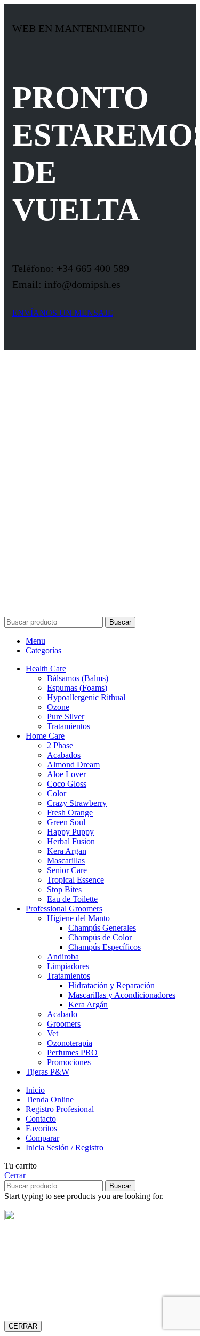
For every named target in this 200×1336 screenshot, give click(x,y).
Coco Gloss (66, 783)
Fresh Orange (70, 812)
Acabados (64, 754)
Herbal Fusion (71, 841)
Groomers (64, 1023)
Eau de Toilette (72, 898)
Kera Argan (66, 850)
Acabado (62, 1014)
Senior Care (67, 870)
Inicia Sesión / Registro (64, 1147)
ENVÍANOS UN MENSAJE (62, 312)
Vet (52, 1033)
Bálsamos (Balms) (77, 678)
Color (56, 793)
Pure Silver (65, 716)
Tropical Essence (75, 879)
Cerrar (15, 1175)
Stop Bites (64, 889)
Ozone (58, 706)
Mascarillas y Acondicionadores (121, 994)
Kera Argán (88, 1004)
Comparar (42, 1137)
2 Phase (60, 745)
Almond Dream (73, 764)
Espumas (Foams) (77, 687)
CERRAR (23, 1326)
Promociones (69, 1062)
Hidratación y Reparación (111, 985)
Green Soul (66, 822)
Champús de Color (100, 937)
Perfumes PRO (72, 1052)
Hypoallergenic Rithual (86, 697)
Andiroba (63, 956)
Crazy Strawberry (77, 802)
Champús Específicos (104, 946)
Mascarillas (66, 860)
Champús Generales (102, 927)
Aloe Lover (66, 774)
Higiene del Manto (78, 918)
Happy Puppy (70, 831)
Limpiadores (68, 966)
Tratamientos (68, 726)
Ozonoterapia (69, 1042)
